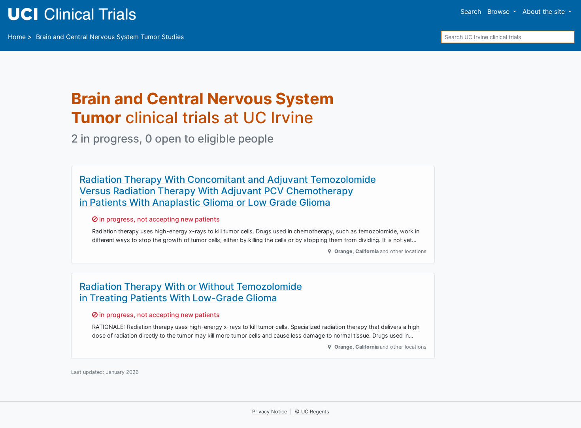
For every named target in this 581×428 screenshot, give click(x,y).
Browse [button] (499, 11)
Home (17, 37)
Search (470, 11)
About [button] (544, 11)
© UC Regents (312, 412)
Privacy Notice (269, 412)
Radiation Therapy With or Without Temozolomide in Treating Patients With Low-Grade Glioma (190, 292)
